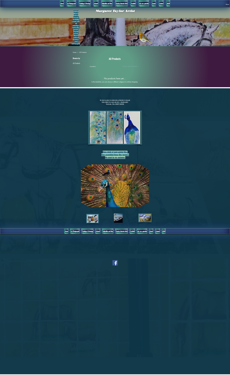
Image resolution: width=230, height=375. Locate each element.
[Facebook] (115, 262)
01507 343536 (119, 104)
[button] (147, 205)
